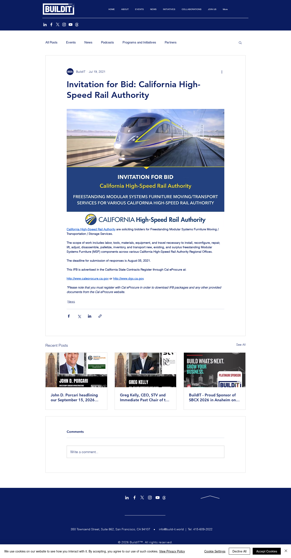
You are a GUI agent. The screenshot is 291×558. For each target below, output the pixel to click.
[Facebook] (51, 24)
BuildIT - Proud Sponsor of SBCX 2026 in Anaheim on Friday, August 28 (212, 397)
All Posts (51, 42)
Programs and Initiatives (139, 42)
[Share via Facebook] (69, 316)
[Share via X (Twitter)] (79, 316)
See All (241, 344)
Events (71, 42)
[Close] (285, 551)
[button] (125, 9)
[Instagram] (64, 24)
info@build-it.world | (173, 529)
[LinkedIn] (45, 24)
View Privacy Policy (172, 551)
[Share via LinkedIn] (90, 316)
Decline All (239, 551)
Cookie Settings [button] (214, 551)
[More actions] (221, 71)
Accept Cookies (266, 551)
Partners (171, 42)
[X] (57, 24)
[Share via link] (100, 316)
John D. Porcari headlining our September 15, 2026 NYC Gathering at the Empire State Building (74, 397)
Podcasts (107, 42)
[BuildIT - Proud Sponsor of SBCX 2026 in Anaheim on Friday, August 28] (214, 370)
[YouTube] (70, 24)
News (88, 42)
